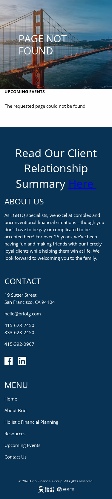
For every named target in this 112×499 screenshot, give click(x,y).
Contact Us (15, 457)
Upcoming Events (24, 91)
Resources (14, 434)
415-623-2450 (19, 325)
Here (82, 183)
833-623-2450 (19, 332)
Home (10, 399)
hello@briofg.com (22, 314)
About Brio (15, 410)
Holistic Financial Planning (31, 422)
